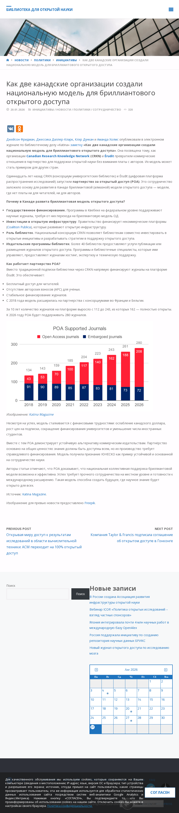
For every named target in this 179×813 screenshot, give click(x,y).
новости (22, 60)
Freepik (89, 503)
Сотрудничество (107, 109)
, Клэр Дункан (83, 139)
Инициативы (66, 60)
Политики (42, 60)
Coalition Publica (19, 227)
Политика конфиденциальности (69, 806)
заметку (77, 145)
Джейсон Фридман (20, 139)
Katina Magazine (41, 414)
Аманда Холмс (108, 139)
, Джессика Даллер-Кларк (53, 139)
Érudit (109, 156)
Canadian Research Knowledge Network (58, 156)
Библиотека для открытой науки (39, 9)
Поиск (10, 585)
